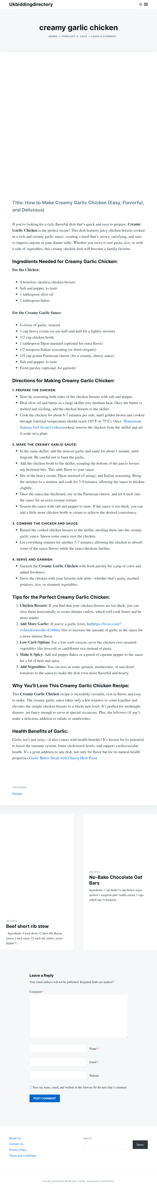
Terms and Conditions (22, 1155)
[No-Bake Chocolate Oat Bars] (120, 839)
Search (87, 1138)
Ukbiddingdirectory (31, 4)
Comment (36, 992)
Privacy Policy (18, 1149)
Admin (52, 36)
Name (94, 1048)
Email (94, 1062)
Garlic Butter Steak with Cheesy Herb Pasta (63, 757)
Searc (140, 1144)
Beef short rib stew (27, 926)
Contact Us (16, 1144)
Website (94, 1075)
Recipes (17, 793)
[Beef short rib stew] (37, 863)
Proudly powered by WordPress (59, 1181)
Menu (146, 4)
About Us (15, 1138)
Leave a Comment (104, 36)
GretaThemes (107, 1181)
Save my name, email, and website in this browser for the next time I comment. (80, 1087)
